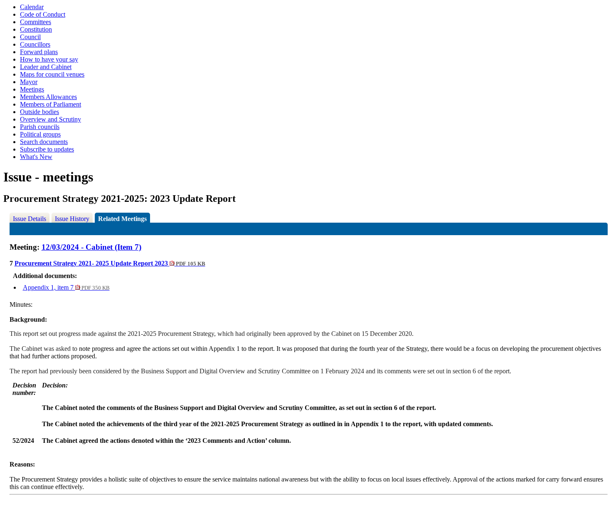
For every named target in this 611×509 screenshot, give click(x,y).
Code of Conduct (42, 14)
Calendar (32, 6)
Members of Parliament (50, 104)
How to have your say (49, 59)
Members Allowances (48, 96)
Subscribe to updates (47, 149)
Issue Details (29, 218)
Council (30, 36)
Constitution (36, 29)
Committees (35, 21)
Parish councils (39, 126)
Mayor (28, 81)
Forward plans (39, 51)
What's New (36, 156)
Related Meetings (122, 218)
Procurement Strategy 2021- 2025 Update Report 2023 (110, 263)
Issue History (72, 218)
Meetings (32, 89)
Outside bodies (39, 111)
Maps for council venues (52, 74)
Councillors (35, 44)
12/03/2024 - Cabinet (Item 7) (91, 247)
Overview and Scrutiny (50, 119)
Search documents (44, 141)
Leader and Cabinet (45, 66)
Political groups (40, 134)
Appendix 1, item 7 (66, 287)
